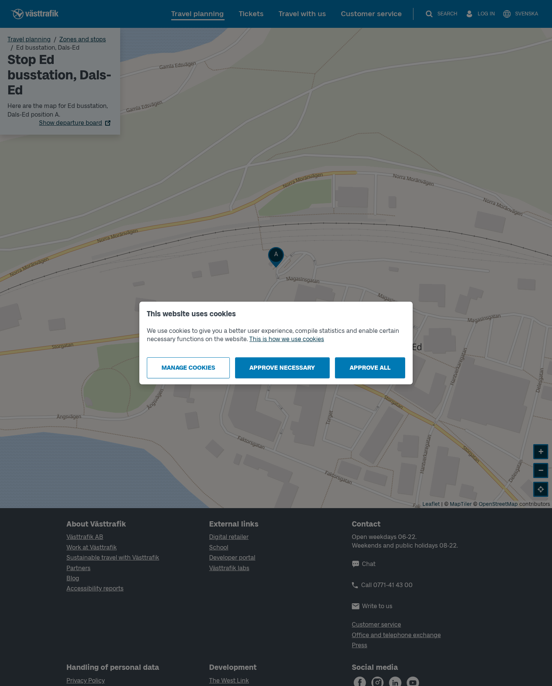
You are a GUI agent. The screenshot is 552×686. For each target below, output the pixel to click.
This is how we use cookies (286, 339)
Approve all (370, 367)
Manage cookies (188, 367)
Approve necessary (282, 367)
